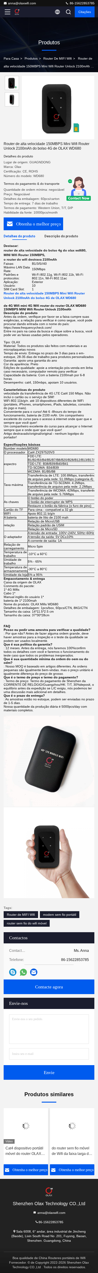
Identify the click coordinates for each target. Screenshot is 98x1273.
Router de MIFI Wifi (57, 58)
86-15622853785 (82, 3)
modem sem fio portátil (59, 914)
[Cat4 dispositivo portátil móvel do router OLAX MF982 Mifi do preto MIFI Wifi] (26, 1126)
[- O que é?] (23, 972)
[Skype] (13, 972)
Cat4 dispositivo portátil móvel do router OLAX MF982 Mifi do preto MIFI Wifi (25, 1151)
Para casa (11, 58)
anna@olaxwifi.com (22, 3)
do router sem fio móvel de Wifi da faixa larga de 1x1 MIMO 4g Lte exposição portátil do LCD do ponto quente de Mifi (71, 1151)
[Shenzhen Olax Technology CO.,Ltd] (22, 11)
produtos (31, 58)
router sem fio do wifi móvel (26, 923)
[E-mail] (34, 972)
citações (84, 12)
